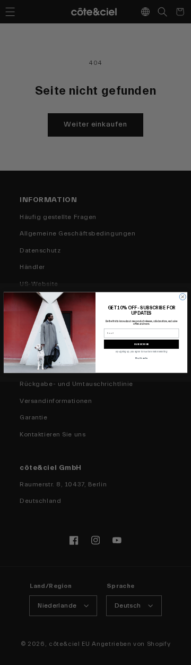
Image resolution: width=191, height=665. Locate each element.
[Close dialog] (182, 296)
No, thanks (141, 358)
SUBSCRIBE (141, 344)
